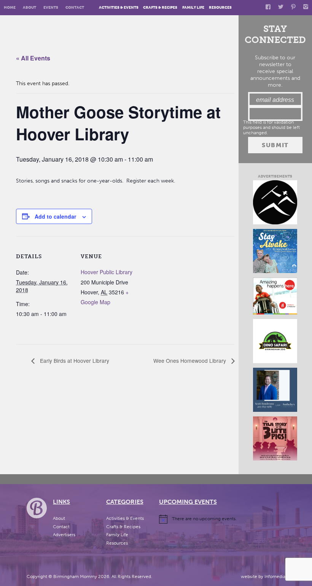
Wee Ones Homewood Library (190, 360)
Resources (220, 7)
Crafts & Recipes (160, 7)
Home (10, 7)
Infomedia (274, 576)
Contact (74, 7)
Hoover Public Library (106, 272)
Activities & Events (118, 7)
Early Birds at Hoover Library (73, 360)
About (29, 7)
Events (50, 7)
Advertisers (64, 534)
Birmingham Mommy (75, 576)
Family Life (193, 7)
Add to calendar (55, 216)
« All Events (33, 58)
